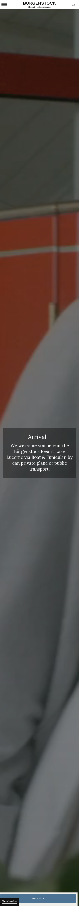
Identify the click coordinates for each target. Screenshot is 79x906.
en (73, 4)
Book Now (38, 898)
